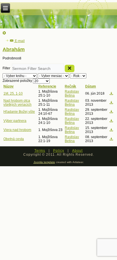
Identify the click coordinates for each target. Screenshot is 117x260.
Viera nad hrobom (17, 130)
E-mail (19, 41)
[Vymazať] (69, 68)
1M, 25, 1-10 (13, 93)
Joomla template (44, 162)
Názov (8, 86)
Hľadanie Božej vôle (19, 112)
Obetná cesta (13, 139)
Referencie (47, 86)
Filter (7, 68)
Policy (58, 151)
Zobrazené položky (18, 81)
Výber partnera (14, 121)
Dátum (90, 86)
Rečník (70, 86)
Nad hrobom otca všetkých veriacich (17, 103)
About (77, 151)
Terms (39, 151)
